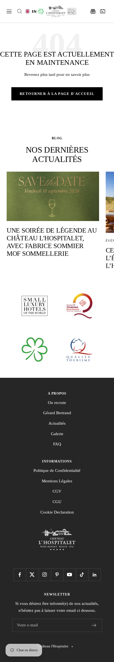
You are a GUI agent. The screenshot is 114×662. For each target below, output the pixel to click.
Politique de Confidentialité (57, 470)
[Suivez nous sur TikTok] (82, 574)
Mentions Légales (57, 481)
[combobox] (30, 11)
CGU (57, 501)
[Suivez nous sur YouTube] (69, 574)
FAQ (57, 444)
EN (33, 11)
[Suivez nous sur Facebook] (20, 574)
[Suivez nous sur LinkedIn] (94, 574)
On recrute (57, 402)
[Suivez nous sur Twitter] (32, 574)
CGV (57, 491)
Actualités (57, 423)
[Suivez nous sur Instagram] (44, 574)
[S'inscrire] (94, 625)
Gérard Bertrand (57, 413)
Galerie (57, 434)
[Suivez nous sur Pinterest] (57, 574)
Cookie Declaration (57, 512)
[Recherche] (19, 11)
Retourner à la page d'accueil (57, 94)
